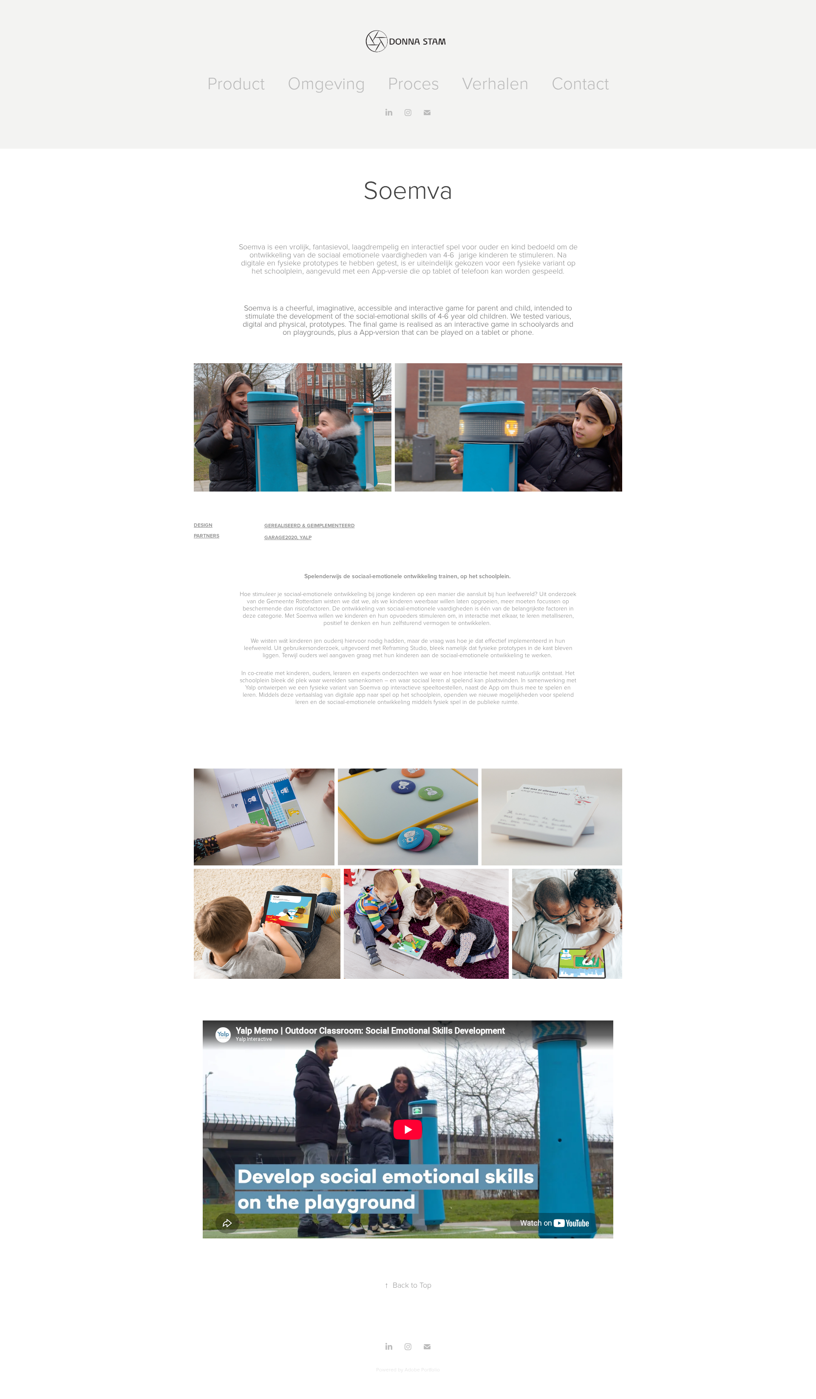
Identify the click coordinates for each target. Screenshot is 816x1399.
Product (236, 82)
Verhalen (495, 82)
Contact (580, 82)
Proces (413, 82)
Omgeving (326, 82)
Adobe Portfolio (422, 1369)
